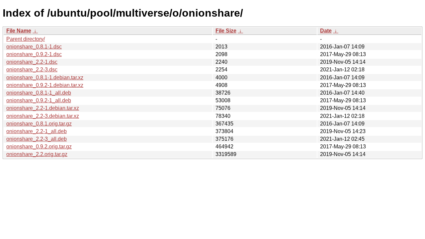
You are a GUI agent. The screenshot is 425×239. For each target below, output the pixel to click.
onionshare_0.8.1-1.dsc (34, 46)
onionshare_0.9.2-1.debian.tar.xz (44, 85)
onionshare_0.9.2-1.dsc (34, 54)
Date (326, 31)
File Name (18, 31)
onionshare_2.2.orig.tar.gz (36, 154)
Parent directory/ (25, 39)
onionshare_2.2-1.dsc (31, 62)
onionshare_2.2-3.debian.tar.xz (42, 116)
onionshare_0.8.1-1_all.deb (38, 93)
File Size (225, 31)
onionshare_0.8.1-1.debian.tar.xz (44, 77)
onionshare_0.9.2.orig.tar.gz (39, 146)
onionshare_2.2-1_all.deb (36, 131)
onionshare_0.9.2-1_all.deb (38, 100)
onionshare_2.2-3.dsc (31, 69)
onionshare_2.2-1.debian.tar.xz (42, 108)
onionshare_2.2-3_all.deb (36, 139)
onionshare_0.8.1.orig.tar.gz (39, 123)
